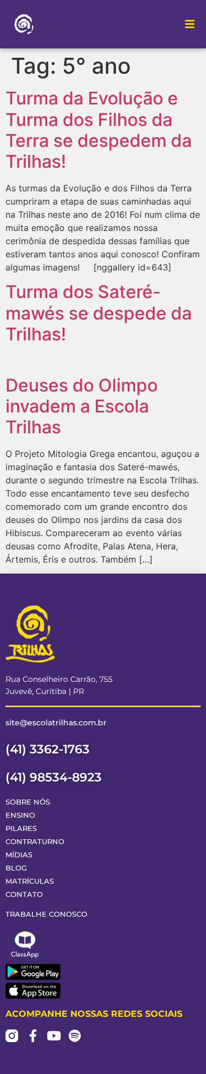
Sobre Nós (27, 802)
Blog (16, 868)
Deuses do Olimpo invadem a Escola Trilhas (81, 406)
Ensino (20, 815)
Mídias (18, 855)
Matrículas (29, 881)
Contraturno (34, 842)
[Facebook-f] (32, 1035)
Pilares (21, 828)
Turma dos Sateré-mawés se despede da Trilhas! (98, 313)
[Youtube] (53, 1035)
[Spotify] (74, 1035)
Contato (24, 894)
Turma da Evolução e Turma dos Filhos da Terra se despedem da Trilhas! (98, 129)
